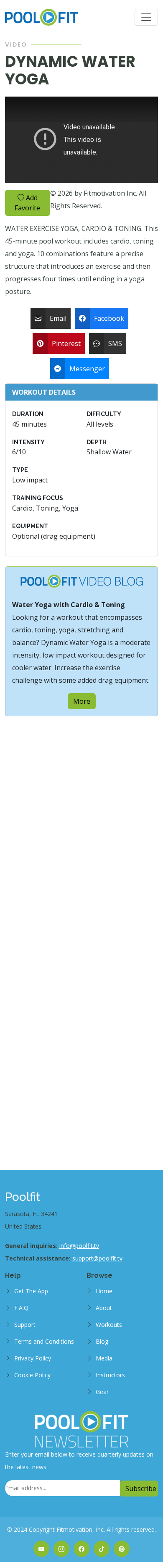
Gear (102, 1392)
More (81, 701)
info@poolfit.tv (79, 1246)
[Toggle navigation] (146, 17)
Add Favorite (27, 202)
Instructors (110, 1375)
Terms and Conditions (44, 1341)
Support (25, 1325)
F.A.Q (21, 1308)
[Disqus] (81, 821)
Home (104, 1291)
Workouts (109, 1325)
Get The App (31, 1291)
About (104, 1308)
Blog (102, 1341)
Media (104, 1358)
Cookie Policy (32, 1375)
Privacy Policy (32, 1358)
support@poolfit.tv (97, 1258)
